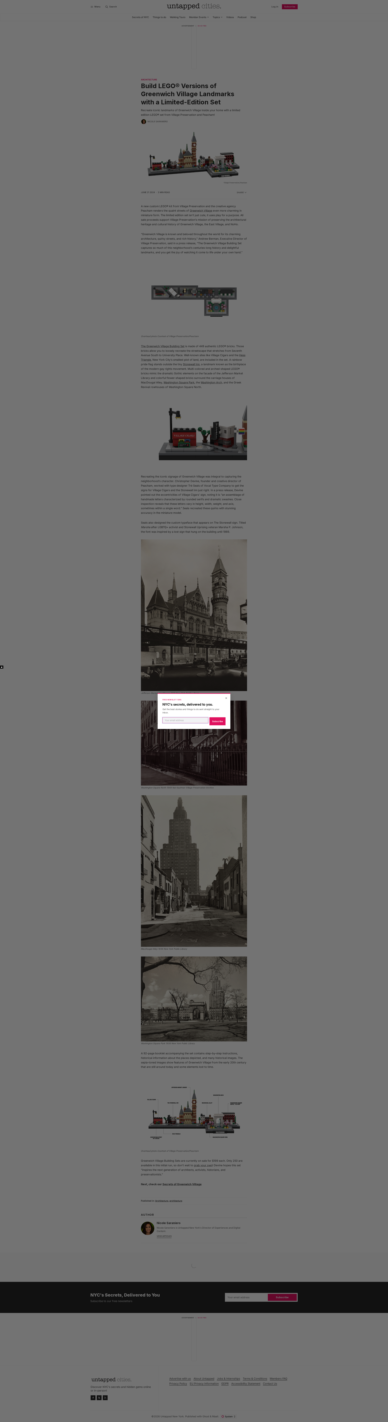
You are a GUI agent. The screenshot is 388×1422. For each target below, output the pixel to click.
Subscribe (217, 721)
